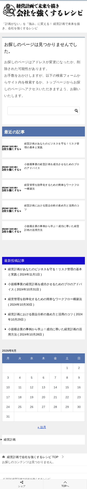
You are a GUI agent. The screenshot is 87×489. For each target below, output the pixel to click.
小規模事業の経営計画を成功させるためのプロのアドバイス (51, 166)
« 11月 (42, 427)
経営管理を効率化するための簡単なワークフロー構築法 (51, 186)
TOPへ (65, 486)
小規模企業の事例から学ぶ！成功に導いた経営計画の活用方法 (51, 228)
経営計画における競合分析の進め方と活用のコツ (51, 207)
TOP (32, 457)
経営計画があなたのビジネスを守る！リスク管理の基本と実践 (51, 145)
